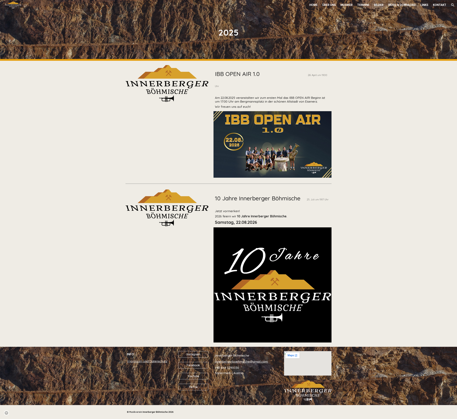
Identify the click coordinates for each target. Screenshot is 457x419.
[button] (452, 5)
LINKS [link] (424, 5)
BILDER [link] (378, 5)
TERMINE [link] (363, 5)
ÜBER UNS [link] (329, 5)
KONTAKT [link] (439, 5)
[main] (228, 30)
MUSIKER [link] (346, 5)
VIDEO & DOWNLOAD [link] (402, 5)
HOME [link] (313, 5)
